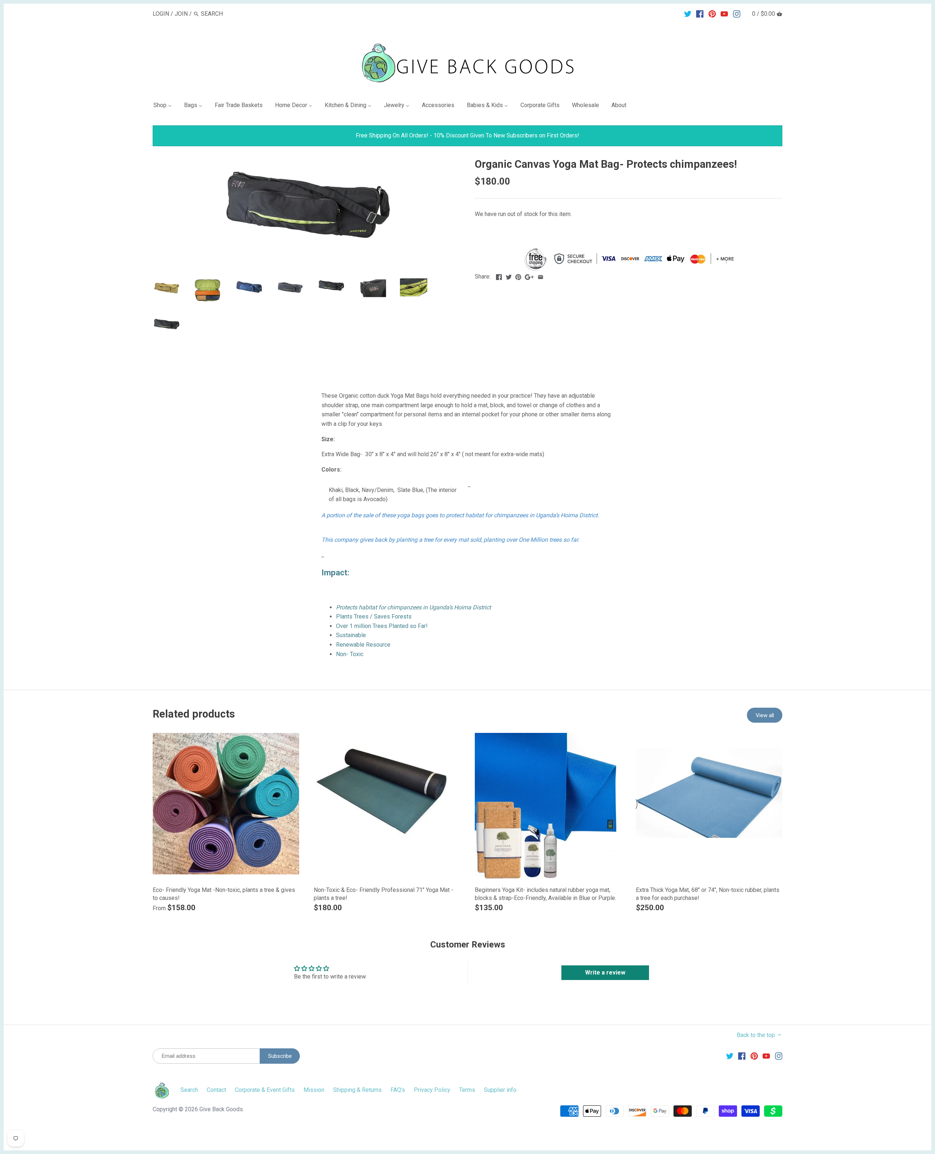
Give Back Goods (221, 1109)
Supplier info (500, 1089)
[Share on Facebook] (499, 275)
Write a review (605, 972)
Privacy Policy (432, 1089)
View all (765, 715)
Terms (467, 1089)
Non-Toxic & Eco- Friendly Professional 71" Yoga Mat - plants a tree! (383, 893)
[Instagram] (736, 13)
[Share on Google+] (529, 275)
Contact (216, 1089)
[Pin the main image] (518, 275)
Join (181, 13)
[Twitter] (687, 13)
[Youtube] (724, 13)
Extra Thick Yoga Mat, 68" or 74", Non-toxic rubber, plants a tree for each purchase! (707, 893)
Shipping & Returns (357, 1089)
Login (161, 13)
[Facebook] (699, 13)
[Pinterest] (712, 13)
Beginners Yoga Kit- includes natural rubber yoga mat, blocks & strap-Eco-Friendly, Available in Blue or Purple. (545, 893)
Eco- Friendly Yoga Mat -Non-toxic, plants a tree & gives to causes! (224, 893)
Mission (314, 1089)
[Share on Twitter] (509, 275)
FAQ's (397, 1089)
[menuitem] (165, 106)
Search (189, 1089)
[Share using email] (540, 275)
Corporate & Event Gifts (265, 1089)
